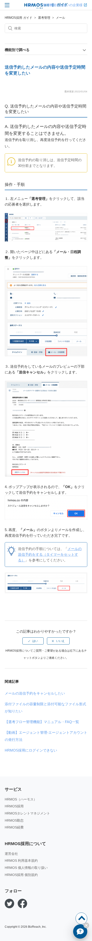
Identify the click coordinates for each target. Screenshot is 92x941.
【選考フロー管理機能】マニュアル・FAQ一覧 (42, 722)
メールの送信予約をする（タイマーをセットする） (50, 554)
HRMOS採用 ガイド (18, 17)
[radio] (33, 641)
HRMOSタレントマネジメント (27, 813)
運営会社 (11, 854)
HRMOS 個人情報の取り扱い (26, 868)
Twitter (9, 903)
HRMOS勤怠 (14, 820)
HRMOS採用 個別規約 (21, 875)
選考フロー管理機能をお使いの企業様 (54, 5)
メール (60, 17)
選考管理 (44, 17)
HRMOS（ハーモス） (21, 799)
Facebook (22, 903)
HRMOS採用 (14, 806)
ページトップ (81, 918)
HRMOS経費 (14, 827)
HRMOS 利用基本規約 (21, 860)
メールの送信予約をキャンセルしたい (35, 693)
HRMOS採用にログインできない (31, 750)
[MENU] (7, 5)
